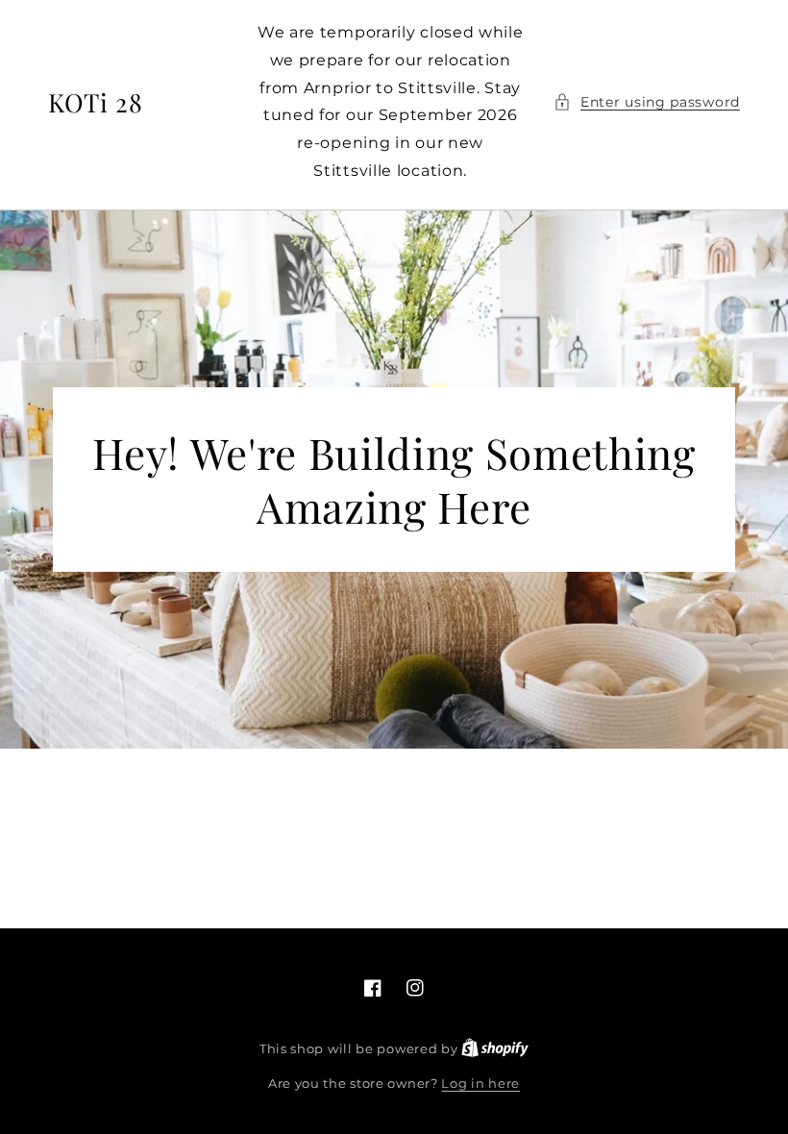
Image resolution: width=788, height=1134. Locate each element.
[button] (647, 102)
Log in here (480, 1083)
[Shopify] (495, 1048)
